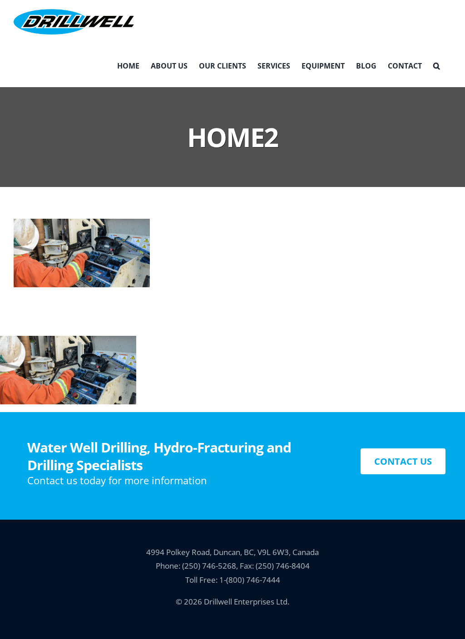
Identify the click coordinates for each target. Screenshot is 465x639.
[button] (436, 65)
